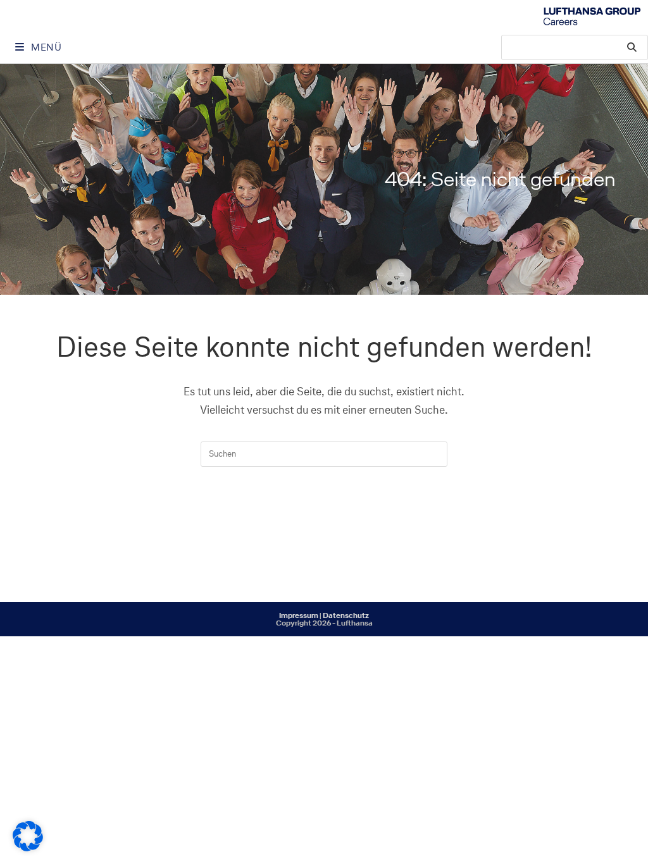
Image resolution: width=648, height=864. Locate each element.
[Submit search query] (632, 47)
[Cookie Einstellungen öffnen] (28, 848)
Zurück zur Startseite (324, 518)
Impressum (298, 615)
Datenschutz (346, 615)
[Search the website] (574, 46)
